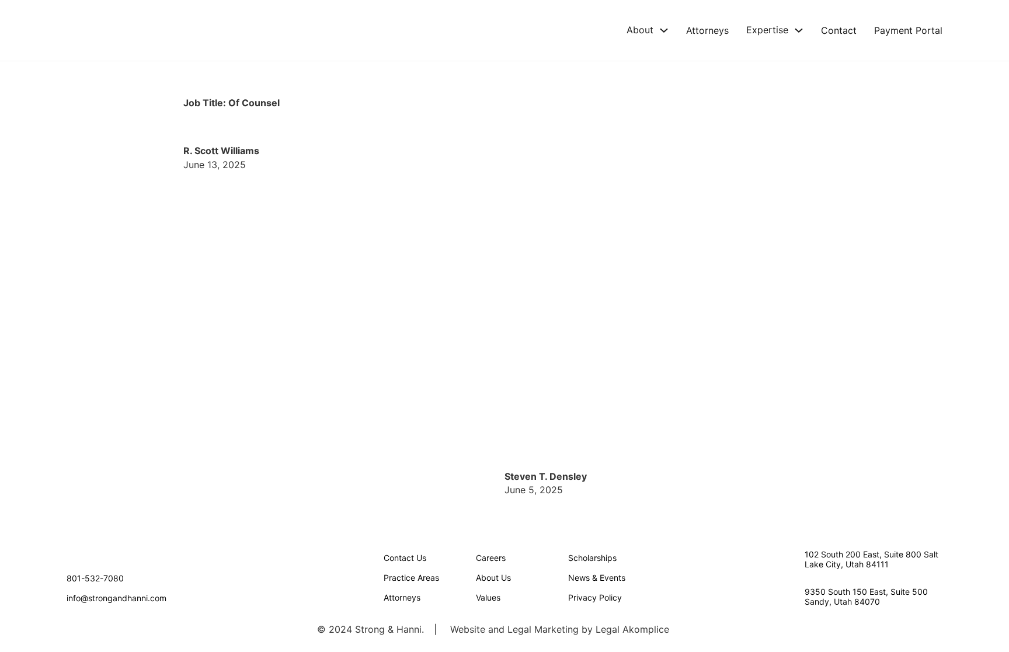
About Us (493, 578)
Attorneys (707, 30)
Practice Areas (411, 578)
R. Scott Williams (221, 150)
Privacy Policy (595, 597)
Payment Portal (908, 30)
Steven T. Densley (546, 476)
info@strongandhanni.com (116, 598)
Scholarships (592, 558)
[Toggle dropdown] (664, 30)
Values (488, 597)
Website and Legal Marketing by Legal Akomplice (559, 629)
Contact (839, 30)
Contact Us (405, 558)
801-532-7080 (95, 578)
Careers (491, 558)
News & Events (596, 578)
